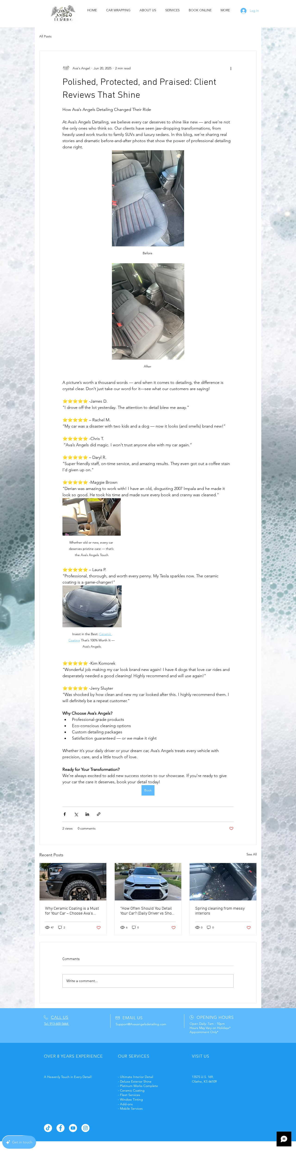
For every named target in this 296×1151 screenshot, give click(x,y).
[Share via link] (98, 814)
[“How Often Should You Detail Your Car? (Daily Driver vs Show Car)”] (148, 881)
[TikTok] (48, 1128)
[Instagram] (85, 1128)
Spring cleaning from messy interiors (220, 911)
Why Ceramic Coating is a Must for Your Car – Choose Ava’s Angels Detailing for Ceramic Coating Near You (72, 911)
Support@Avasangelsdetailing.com (141, 1024)
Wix (175, 1145)
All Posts (45, 36)
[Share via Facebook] (64, 814)
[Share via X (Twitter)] (76, 814)
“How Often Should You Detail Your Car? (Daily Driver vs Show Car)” (147, 911)
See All (252, 854)
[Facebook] (60, 1128)
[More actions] (231, 68)
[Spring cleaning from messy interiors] (223, 881)
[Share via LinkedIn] (87, 814)
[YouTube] (73, 1128)
